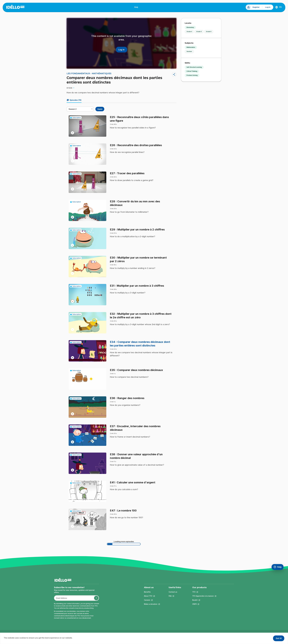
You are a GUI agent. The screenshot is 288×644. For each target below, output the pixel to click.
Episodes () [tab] (74, 100)
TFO (203, 592)
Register (256, 7)
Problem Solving (192, 75)
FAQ (137, 7)
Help (278, 567)
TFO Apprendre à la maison (203, 596)
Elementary (190, 27)
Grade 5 (199, 31)
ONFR (203, 604)
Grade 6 (208, 31)
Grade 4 (189, 31)
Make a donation (150, 604)
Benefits (147, 592)
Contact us (173, 592)
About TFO (150, 596)
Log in (267, 7)
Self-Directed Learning (194, 67)
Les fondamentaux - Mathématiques (89, 73)
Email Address (60, 599)
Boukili (203, 600)
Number (189, 51)
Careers (150, 600)
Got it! (279, 638)
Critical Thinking (192, 71)
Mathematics (191, 47)
